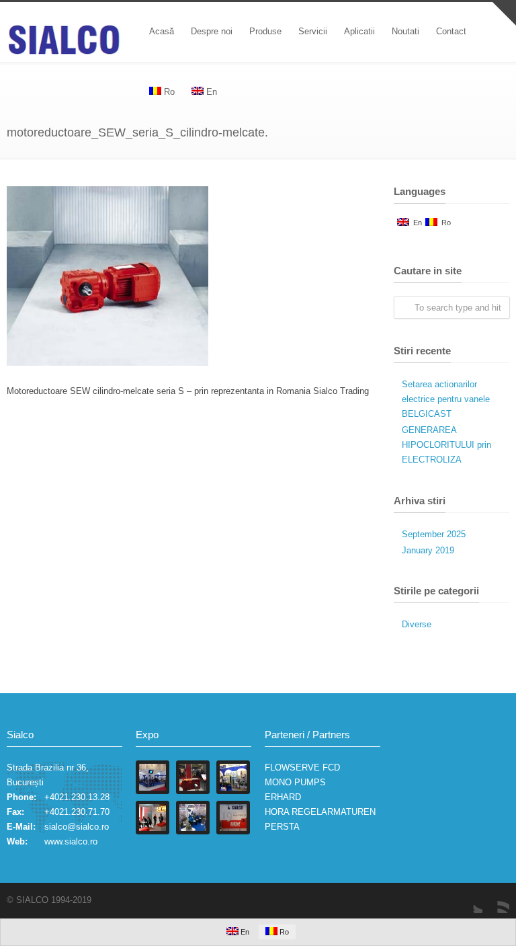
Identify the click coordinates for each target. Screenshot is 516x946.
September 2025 (434, 534)
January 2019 (428, 550)
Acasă (161, 31)
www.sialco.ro (70, 841)
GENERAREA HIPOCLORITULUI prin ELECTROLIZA (446, 445)
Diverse (416, 624)
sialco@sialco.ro (76, 827)
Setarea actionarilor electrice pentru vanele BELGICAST (446, 399)
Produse (265, 31)
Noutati (405, 31)
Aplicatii (359, 31)
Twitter (469, 899)
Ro (444, 223)
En (415, 223)
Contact (451, 31)
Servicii (312, 31)
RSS (495, 899)
